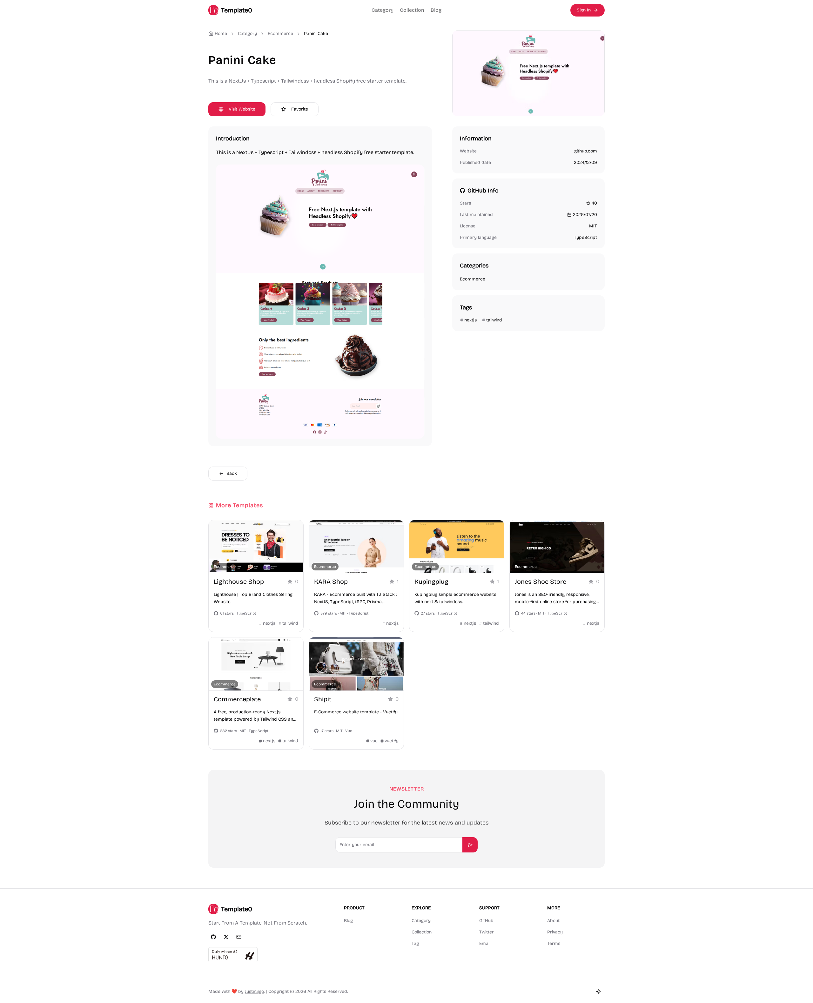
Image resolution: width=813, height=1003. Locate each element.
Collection (412, 10)
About (553, 920)
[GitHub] (213, 937)
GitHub (486, 920)
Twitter (486, 932)
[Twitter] (226, 937)
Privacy (555, 932)
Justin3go (254, 991)
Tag (415, 943)
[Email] (239, 937)
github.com (585, 151)
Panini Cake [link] (316, 33)
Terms (553, 943)
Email (484, 943)
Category (382, 10)
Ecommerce (280, 33)
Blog (436, 10)
